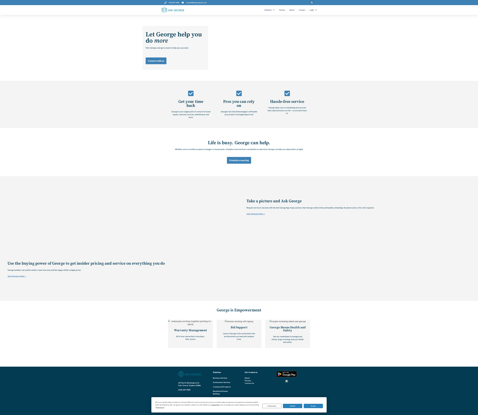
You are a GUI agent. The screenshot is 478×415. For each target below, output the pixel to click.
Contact (302, 10)
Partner (282, 10)
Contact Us (249, 383)
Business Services (220, 378)
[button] (312, 2)
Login (312, 10)
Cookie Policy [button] (215, 405)
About (291, 10)
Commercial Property (222, 387)
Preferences (272, 406)
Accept (313, 406)
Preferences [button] (160, 407)
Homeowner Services (221, 382)
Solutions (268, 10)
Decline (292, 406)
